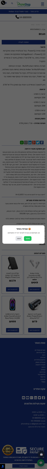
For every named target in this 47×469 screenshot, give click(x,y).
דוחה (19, 239)
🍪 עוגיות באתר (23, 229)
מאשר (28, 239)
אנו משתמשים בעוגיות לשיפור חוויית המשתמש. (23, 233)
